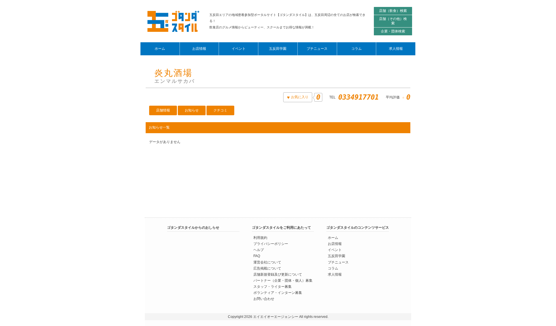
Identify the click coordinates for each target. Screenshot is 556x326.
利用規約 (260, 238)
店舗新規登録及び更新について (277, 274)
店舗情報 (163, 110)
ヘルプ (258, 250)
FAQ (256, 256)
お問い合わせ (263, 298)
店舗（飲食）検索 (393, 11)
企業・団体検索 (393, 31)
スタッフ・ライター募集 (272, 286)
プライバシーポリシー (270, 244)
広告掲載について (267, 268)
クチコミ (220, 110)
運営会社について (267, 262)
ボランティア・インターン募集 (277, 292)
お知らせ (192, 110)
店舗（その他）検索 (393, 21)
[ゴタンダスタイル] (173, 21)
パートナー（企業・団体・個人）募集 (282, 280)
